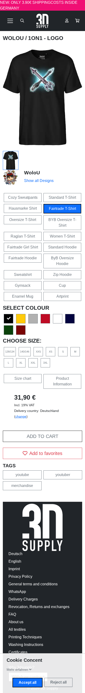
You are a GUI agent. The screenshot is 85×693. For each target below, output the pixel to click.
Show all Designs (39, 181)
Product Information (62, 381)
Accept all (27, 682)
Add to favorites (45, 453)
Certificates (17, 652)
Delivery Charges (23, 599)
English (14, 561)
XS (50, 351)
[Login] (66, 21)
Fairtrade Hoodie (22, 258)
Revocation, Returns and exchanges (38, 607)
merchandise (22, 486)
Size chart (22, 378)
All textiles (17, 629)
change (20, 416)
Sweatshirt (23, 275)
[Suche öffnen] (22, 20)
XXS (38, 351)
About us (15, 622)
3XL (45, 362)
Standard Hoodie (62, 247)
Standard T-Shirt (62, 197)
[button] (77, 21)
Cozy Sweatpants (23, 197)
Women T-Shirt (62, 236)
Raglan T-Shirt (23, 236)
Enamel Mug (22, 296)
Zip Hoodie (62, 275)
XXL (33, 362)
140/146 (24, 351)
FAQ (12, 614)
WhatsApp (17, 592)
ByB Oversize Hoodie (62, 261)
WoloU (14, 38)
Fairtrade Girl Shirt (22, 247)
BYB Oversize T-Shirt (62, 222)
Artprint (62, 296)
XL (20, 362)
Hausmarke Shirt (23, 208)
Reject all (58, 682)
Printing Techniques (25, 637)
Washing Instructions (25, 645)
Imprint (14, 569)
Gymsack (22, 285)
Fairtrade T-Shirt (62, 209)
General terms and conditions (33, 584)
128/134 (9, 351)
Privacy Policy (20, 576)
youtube (22, 475)
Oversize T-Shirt (22, 220)
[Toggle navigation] (10, 20)
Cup (62, 285)
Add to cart (42, 436)
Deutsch (15, 554)
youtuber (62, 475)
